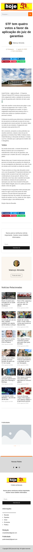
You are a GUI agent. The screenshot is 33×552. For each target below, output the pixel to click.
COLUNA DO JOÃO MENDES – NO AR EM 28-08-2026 (8, 397)
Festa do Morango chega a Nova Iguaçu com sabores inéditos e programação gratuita (24, 398)
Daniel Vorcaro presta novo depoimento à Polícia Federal (8, 340)
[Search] (30, 14)
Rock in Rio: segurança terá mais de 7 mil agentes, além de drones (24, 303)
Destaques (11, 49)
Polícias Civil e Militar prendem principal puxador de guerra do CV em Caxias (8, 360)
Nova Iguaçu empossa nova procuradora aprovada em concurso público (24, 379)
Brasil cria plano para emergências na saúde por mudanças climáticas (8, 303)
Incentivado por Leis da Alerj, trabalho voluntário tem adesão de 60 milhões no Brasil (9, 322)
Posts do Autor (16, 275)
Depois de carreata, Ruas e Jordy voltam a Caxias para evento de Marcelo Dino (24, 322)
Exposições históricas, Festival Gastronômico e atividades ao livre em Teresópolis (24, 360)
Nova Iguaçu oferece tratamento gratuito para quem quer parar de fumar (23, 341)
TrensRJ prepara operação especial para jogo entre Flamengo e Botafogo (9, 379)
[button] (6, 59)
